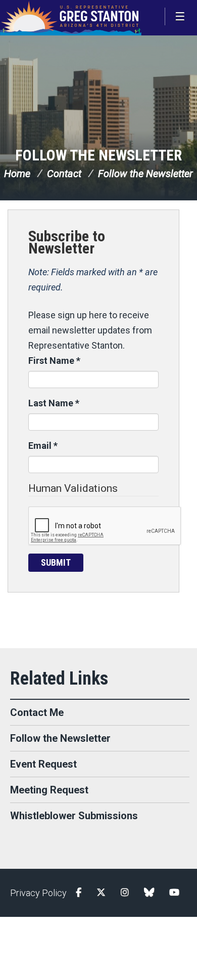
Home (17, 173)
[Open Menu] (181, 16)
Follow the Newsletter (98, 155)
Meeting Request (49, 790)
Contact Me (37, 712)
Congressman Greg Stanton (70, 17)
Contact (64, 173)
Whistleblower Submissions (74, 816)
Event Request (43, 764)
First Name (54, 360)
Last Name (53, 403)
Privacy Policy (38, 893)
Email (43, 445)
